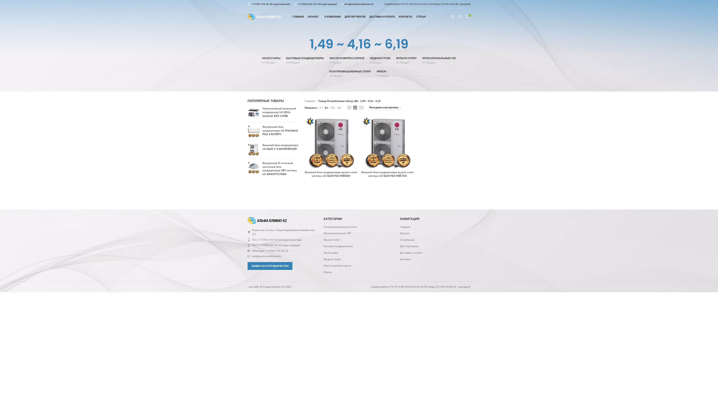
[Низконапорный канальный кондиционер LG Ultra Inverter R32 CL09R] (254, 113)
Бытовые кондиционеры (338, 246)
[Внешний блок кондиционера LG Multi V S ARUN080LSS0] (254, 149)
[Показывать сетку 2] (349, 107)
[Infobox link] (269, 4)
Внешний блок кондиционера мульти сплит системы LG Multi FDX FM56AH (331, 174)
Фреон (328, 272)
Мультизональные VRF (337, 233)
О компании (407, 239)
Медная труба (332, 259)
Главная (310, 100)
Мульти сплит (332, 239)
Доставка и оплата (411, 252)
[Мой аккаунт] (452, 17)
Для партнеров (409, 246)
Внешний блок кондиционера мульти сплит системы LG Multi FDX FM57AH (387, 174)
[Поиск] (460, 17)
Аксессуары (331, 252)
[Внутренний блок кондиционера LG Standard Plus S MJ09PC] (254, 131)
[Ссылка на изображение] (267, 220)
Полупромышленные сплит (340, 226)
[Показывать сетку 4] (361, 107)
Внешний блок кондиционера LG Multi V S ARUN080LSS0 (280, 147)
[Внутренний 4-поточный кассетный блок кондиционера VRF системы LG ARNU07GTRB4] (254, 169)
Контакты (405, 259)
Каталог (404, 233)
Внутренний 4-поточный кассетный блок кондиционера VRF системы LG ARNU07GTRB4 (280, 168)
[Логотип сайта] (264, 16)
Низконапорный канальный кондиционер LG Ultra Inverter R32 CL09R (279, 112)
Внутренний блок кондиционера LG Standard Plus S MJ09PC (280, 130)
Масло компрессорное (337, 265)
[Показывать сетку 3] (355, 107)
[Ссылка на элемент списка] (283, 240)
